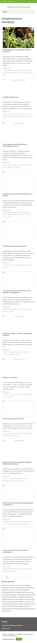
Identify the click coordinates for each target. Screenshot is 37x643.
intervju (15, 309)
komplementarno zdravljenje (25, 113)
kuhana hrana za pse (10, 601)
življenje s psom (6, 267)
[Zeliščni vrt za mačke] (18, 367)
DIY (10, 606)
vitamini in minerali (25, 116)
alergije (4, 70)
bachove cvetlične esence (8, 265)
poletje (15, 608)
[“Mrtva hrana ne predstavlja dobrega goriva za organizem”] (18, 493)
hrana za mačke (17, 394)
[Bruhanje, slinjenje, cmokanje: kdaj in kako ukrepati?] (18, 323)
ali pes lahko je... (11, 595)
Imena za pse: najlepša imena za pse (12, 625)
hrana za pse (16, 113)
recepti (10, 599)
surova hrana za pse (10, 311)
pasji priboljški (17, 606)
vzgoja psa (17, 435)
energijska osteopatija (26, 608)
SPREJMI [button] (19, 639)
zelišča (12, 396)
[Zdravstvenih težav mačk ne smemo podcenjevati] (18, 538)
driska (4, 604)
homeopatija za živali (21, 70)
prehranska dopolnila (16, 116)
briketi (26, 604)
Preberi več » (6, 68)
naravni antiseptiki (17, 72)
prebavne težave (11, 354)
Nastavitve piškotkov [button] (9, 639)
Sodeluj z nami (6, 628)
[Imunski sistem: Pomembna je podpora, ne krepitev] (18, 181)
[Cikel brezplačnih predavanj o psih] (18, 232)
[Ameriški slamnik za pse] (18, 87)
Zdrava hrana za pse (18, 7)
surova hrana (13, 571)
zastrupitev (17, 167)
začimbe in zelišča (6, 217)
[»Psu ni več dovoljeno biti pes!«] (18, 408)
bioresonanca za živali (21, 165)
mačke (9, 571)
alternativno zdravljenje (11, 70)
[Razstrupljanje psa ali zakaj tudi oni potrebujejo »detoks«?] (18, 132)
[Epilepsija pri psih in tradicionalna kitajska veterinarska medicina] (18, 450)
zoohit (9, 608)
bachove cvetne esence (28, 433)
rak (14, 167)
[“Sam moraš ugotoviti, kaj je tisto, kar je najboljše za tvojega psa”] (18, 280)
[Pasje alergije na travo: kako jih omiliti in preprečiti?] (18, 37)
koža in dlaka (10, 72)
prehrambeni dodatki (7, 116)
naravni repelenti (25, 72)
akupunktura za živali (7, 478)
